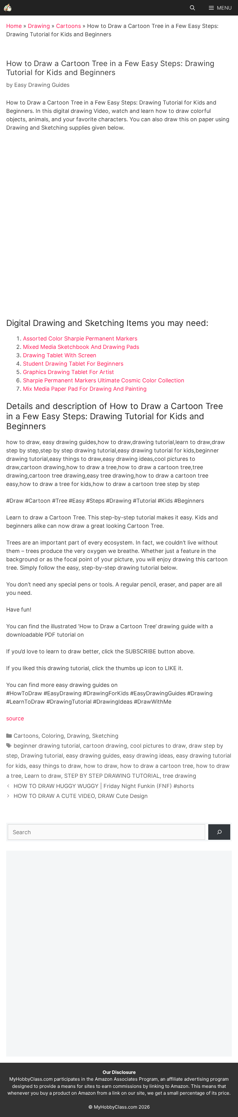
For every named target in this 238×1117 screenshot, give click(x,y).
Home (14, 26)
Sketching (105, 735)
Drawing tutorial (42, 755)
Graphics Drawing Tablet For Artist (68, 372)
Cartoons (68, 26)
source (15, 718)
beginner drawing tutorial (47, 745)
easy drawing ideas (148, 755)
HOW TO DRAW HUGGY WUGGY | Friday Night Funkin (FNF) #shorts (104, 786)
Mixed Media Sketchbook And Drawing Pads (81, 347)
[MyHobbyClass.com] (7, 8)
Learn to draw (42, 775)
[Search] (219, 831)
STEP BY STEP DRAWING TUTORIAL (112, 775)
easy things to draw (55, 766)
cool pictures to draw (158, 745)
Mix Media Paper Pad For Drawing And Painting (85, 388)
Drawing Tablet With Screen (59, 355)
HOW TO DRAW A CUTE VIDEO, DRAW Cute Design (81, 796)
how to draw (100, 766)
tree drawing (179, 775)
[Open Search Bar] (192, 8)
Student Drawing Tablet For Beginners (73, 363)
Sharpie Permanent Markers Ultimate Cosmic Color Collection (103, 380)
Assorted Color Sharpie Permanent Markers (80, 338)
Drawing (39, 26)
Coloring (53, 735)
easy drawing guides (93, 755)
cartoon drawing (105, 745)
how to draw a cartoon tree (156, 766)
